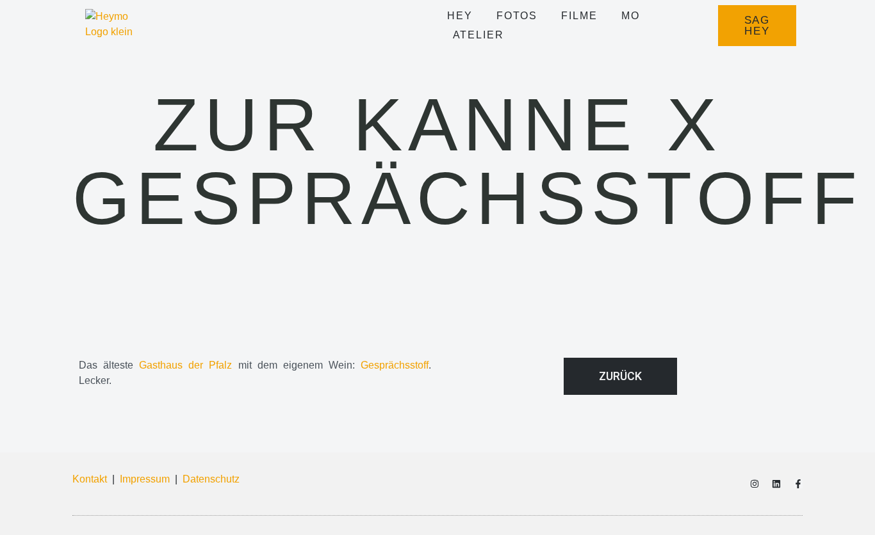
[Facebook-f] (798, 483)
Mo (630, 15)
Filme (579, 15)
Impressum (145, 479)
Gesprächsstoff (395, 365)
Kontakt (89, 479)
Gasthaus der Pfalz (185, 365)
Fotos (517, 15)
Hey (460, 15)
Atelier (478, 34)
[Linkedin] (776, 483)
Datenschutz (211, 479)
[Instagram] (754, 483)
